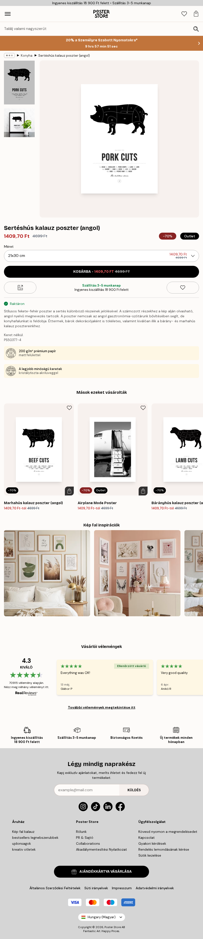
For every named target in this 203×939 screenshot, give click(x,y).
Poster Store (112, 927)
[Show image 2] (19, 122)
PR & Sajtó (84, 837)
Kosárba (101, 272)
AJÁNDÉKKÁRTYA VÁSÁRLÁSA (105, 871)
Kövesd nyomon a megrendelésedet (167, 831)
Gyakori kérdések (152, 843)
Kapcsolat (146, 837)
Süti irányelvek (96, 888)
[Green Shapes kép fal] (47, 573)
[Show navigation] (7, 13)
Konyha (26, 55)
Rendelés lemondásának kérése (163, 849)
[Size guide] (20, 288)
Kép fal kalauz (23, 831)
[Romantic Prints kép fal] (137, 573)
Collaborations (88, 843)
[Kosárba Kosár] (69, 491)
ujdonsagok (21, 843)
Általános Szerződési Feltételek (54, 888)
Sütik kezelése (149, 855)
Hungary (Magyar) (102, 917)
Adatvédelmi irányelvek (155, 888)
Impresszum (122, 888)
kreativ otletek (24, 849)
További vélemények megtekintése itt (101, 707)
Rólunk (81, 831)
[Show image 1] (19, 82)
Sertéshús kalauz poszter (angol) (64, 55)
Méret (9, 246)
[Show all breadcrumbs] (9, 55)
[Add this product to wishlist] (183, 288)
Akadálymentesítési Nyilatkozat (101, 849)
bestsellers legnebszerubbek (35, 837)
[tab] (184, 14)
